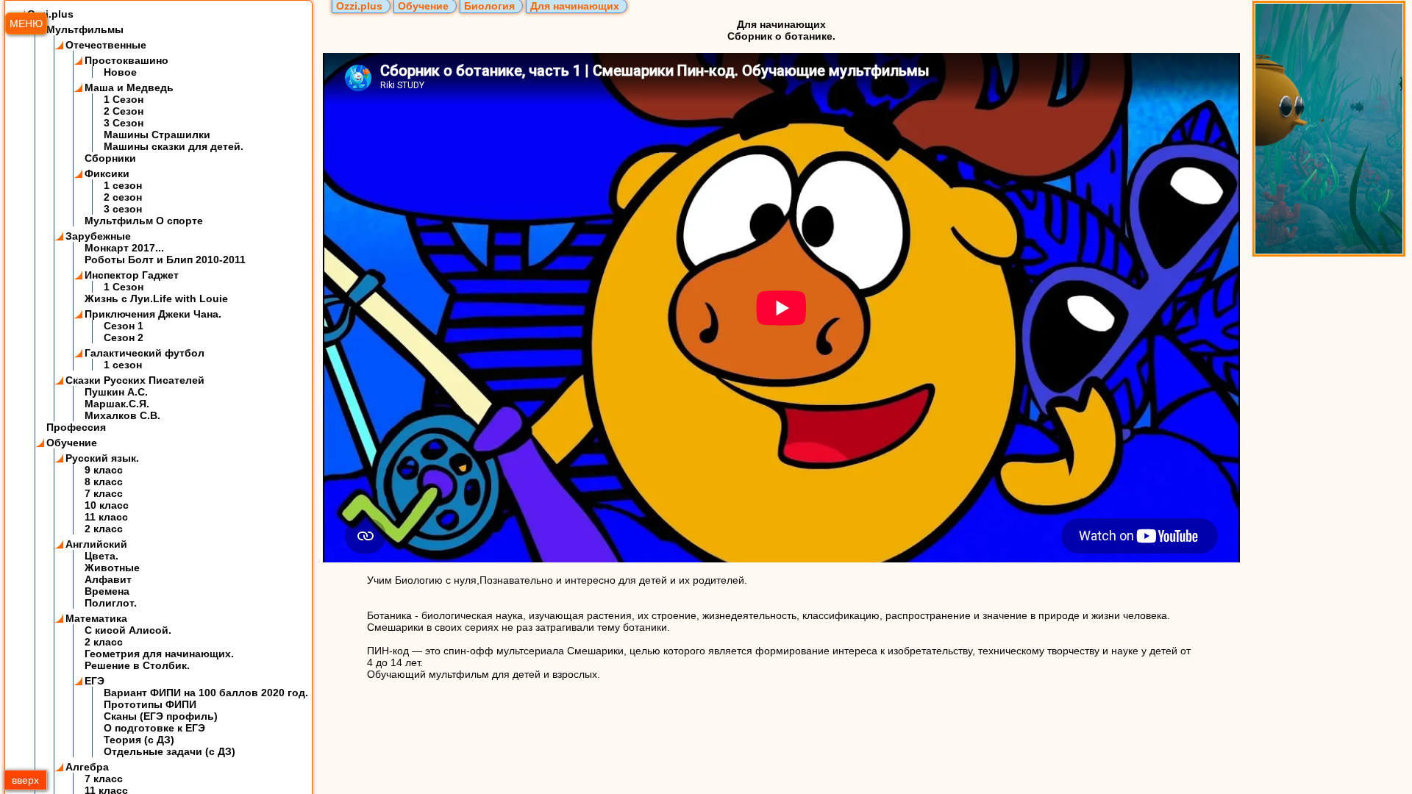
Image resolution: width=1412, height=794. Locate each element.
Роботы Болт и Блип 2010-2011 (165, 259)
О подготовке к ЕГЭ (154, 728)
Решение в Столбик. (137, 665)
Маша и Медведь (129, 87)
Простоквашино (126, 60)
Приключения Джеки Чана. (153, 314)
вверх (25, 780)
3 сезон (123, 209)
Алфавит (108, 579)
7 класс (104, 493)
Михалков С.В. (122, 415)
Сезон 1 (123, 326)
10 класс (107, 505)
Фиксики (107, 173)
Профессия (76, 427)
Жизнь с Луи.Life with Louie (156, 298)
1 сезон (123, 185)
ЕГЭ (94, 681)
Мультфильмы (85, 29)
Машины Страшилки (157, 134)
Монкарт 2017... (124, 248)
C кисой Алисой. (128, 630)
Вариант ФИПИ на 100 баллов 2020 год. (206, 692)
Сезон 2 (123, 337)
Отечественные (105, 45)
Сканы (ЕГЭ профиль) (161, 716)
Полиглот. (111, 603)
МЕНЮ (26, 23)
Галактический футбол (144, 353)
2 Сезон (123, 111)
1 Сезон (123, 99)
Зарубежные (98, 236)
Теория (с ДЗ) (139, 739)
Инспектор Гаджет (132, 275)
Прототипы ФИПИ (150, 704)
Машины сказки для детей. (173, 146)
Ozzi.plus (50, 14)
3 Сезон (123, 123)
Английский (96, 544)
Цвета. (101, 556)
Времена (107, 591)
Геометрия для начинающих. (159, 653)
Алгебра (87, 767)
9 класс (104, 470)
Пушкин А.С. (116, 392)
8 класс (104, 481)
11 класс (106, 517)
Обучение (71, 442)
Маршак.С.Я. (117, 403)
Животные (112, 567)
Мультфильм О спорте (144, 220)
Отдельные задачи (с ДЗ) (169, 751)
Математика (96, 618)
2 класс (104, 528)
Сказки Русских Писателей (134, 380)
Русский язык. (102, 458)
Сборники (110, 158)
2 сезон (123, 197)
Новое (120, 72)
